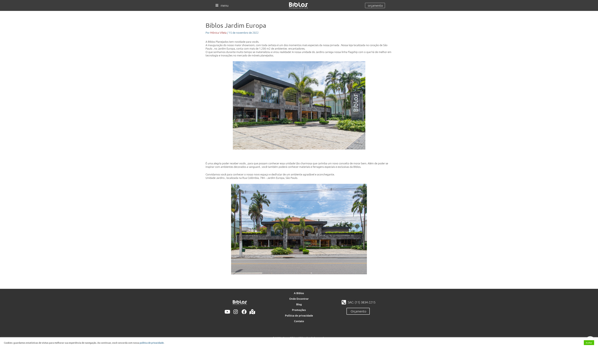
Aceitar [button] (589, 342)
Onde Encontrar (299, 298)
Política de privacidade (299, 315)
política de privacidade (152, 342)
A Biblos (299, 293)
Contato (299, 321)
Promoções (299, 310)
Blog (299, 304)
